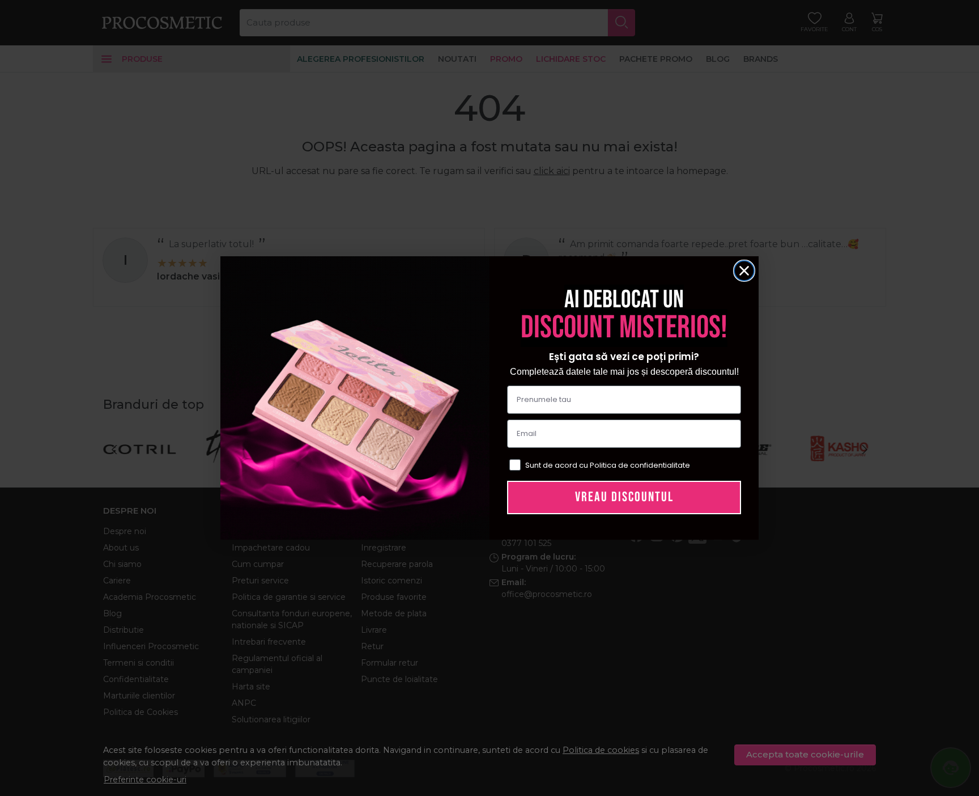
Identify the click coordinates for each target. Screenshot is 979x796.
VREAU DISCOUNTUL (624, 497)
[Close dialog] (744, 271)
